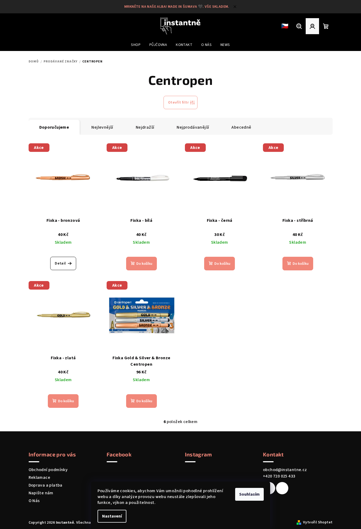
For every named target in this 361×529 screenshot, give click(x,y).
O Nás (34, 501)
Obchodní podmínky (48, 470)
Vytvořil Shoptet (317, 522)
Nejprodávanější (193, 127)
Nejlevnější (102, 127)
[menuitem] (136, 45)
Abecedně (241, 127)
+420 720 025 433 (279, 476)
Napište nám (41, 493)
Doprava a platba (46, 485)
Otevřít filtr (178, 102)
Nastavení (112, 516)
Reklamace (40, 477)
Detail (60, 263)
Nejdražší (145, 127)
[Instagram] (282, 488)
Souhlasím (249, 494)
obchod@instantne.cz (285, 470)
